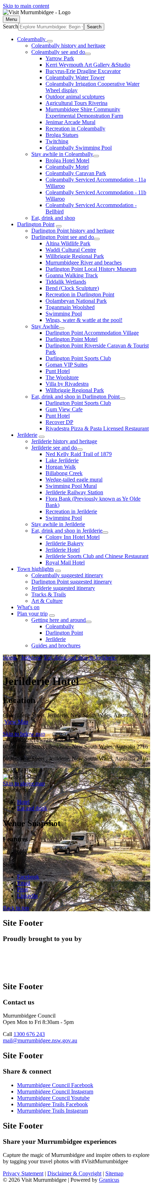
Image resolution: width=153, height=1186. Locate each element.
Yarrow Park (60, 58)
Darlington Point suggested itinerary (71, 582)
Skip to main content (26, 6)
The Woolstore (62, 377)
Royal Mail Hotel (65, 562)
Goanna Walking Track (72, 275)
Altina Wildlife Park (68, 243)
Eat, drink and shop (53, 218)
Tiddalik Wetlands (66, 282)
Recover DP (59, 422)
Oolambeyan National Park (76, 301)
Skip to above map (24, 783)
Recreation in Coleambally (75, 129)
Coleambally (60, 626)
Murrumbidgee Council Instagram (55, 1091)
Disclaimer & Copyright (74, 1173)
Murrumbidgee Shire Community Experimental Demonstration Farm (84, 112)
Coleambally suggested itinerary (67, 575)
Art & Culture (47, 601)
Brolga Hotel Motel (67, 160)
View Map (16, 722)
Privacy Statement (23, 1173)
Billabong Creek (64, 473)
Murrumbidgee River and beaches (84, 263)
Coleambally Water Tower (75, 77)
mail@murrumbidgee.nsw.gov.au (40, 1040)
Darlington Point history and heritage (72, 231)
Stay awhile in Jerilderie (58, 524)
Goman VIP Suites (67, 365)
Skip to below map (24, 734)
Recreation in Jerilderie (71, 511)
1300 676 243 (29, 1034)
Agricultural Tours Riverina (76, 103)
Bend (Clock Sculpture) (72, 288)
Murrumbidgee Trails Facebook (52, 1104)
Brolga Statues (62, 135)
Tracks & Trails (48, 594)
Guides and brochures (55, 645)
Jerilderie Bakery (65, 543)
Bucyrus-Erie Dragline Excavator (83, 71)
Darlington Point (35, 224)
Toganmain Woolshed (70, 307)
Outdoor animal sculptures (75, 97)
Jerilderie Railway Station (74, 492)
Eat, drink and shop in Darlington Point (75, 397)
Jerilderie (27, 435)
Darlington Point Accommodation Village (92, 333)
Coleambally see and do (58, 52)
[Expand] (50, 41)
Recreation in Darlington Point (80, 294)
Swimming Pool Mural (71, 486)
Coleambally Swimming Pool (79, 148)
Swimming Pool (64, 314)
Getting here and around (58, 620)
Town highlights (35, 569)
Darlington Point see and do (62, 237)
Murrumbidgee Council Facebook (55, 1085)
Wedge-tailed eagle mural (74, 480)
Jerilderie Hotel (63, 550)
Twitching (57, 141)
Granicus (109, 1180)
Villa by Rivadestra (67, 384)
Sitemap (114, 1173)
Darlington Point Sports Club (78, 358)
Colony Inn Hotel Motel (73, 537)
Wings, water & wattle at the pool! (84, 320)
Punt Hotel (58, 371)
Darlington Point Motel (71, 339)
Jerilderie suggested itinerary (63, 588)
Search (10, 26)
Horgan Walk (61, 467)
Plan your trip (32, 614)
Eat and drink (32, 808)
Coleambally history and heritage (68, 46)
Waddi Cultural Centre (71, 250)
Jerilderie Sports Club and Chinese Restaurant (97, 556)
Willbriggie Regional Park (75, 256)
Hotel (23, 802)
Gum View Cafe (64, 409)
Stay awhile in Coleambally (62, 154)
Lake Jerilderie (62, 460)
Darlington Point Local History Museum (91, 269)
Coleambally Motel (67, 167)
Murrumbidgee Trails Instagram (52, 1111)
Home (10, 658)
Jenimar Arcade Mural (70, 122)
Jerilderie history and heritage (64, 441)
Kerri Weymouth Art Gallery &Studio (88, 65)
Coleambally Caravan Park (76, 173)
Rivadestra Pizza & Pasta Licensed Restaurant (97, 428)
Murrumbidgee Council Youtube (53, 1098)
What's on (28, 607)
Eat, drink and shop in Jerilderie (66, 531)
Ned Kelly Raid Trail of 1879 (79, 454)
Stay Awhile (45, 326)
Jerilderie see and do (54, 448)
